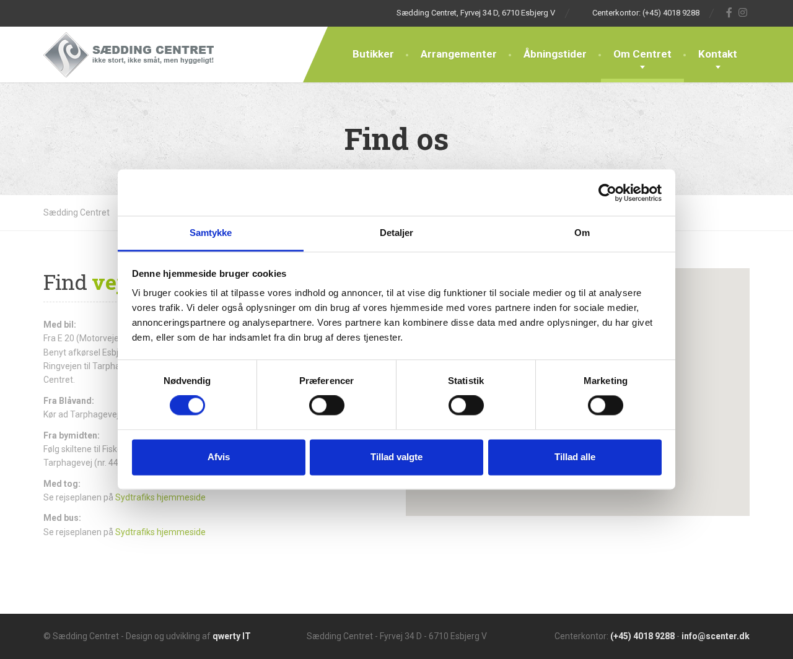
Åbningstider (555, 54)
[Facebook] (729, 12)
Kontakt (717, 54)
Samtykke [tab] (211, 232)
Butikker (373, 54)
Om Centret (642, 54)
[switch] (326, 406)
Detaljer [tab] (397, 232)
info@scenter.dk (715, 636)
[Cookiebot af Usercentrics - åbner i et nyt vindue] (607, 192)
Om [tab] (582, 232)
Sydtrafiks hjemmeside (160, 497)
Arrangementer (459, 54)
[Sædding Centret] (128, 54)
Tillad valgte (396, 457)
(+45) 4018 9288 (642, 636)
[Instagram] (743, 12)
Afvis (219, 457)
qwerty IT (231, 636)
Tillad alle (574, 457)
